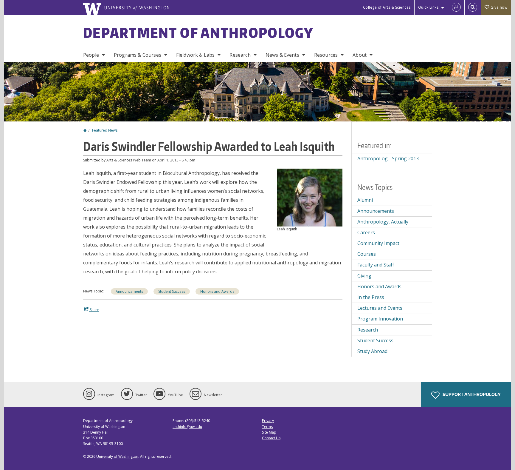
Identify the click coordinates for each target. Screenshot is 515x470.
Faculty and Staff (375, 264)
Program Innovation (380, 318)
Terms (267, 426)
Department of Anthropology (198, 32)
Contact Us (271, 437)
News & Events (282, 55)
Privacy (268, 420)
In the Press (370, 297)
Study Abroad (372, 351)
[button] (309, 197)
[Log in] (456, 7)
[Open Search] (473, 7)
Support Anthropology (471, 394)
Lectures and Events (379, 308)
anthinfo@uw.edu (187, 426)
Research (239, 55)
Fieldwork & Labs (195, 55)
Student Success (171, 291)
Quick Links (428, 7)
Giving (364, 275)
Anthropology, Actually (382, 221)
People (91, 55)
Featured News (104, 130)
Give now (499, 7)
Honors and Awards (217, 291)
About (360, 55)
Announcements (129, 291)
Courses (366, 254)
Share (94, 309)
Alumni (365, 200)
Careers (366, 232)
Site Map (269, 432)
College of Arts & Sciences (387, 7)
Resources (326, 55)
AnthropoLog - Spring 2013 (388, 158)
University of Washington (117, 456)
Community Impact (378, 243)
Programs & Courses (137, 55)
